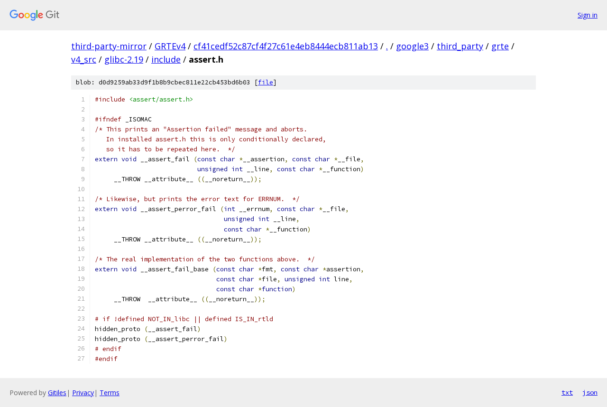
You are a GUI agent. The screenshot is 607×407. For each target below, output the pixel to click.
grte (500, 46)
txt (567, 392)
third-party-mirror (109, 46)
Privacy (83, 392)
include (166, 59)
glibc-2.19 (123, 59)
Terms (110, 392)
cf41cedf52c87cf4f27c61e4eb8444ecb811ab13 (285, 46)
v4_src (83, 59)
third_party (460, 46)
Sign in (588, 14)
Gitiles (57, 392)
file (265, 82)
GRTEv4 (170, 46)
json (590, 392)
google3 (412, 46)
